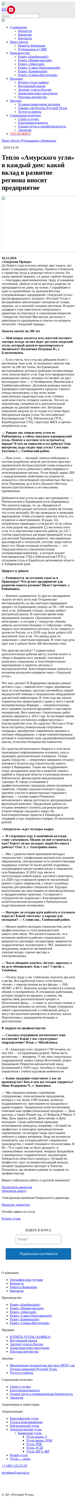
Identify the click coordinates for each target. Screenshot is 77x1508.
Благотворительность (33, 122)
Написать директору (16, 1204)
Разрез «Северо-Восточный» (38, 75)
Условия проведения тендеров (39, 104)
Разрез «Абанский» (31, 64)
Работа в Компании (23, 1287)
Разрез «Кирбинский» (33, 56)
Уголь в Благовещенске (26, 1422)
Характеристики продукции (38, 93)
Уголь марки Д (36, 1436)
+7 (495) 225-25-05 (14, 1465)
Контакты (25, 38)
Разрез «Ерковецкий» (33, 71)
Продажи (16, 78)
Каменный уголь (30, 1433)
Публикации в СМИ (32, 49)
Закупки (16, 100)
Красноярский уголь (24, 1418)
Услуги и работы (29, 111)
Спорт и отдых (28, 119)
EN (4, 9)
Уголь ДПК (34, 1444)
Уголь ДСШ (34, 1447)
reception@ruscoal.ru (15, 1472)
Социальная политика (25, 115)
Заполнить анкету (14, 1191)
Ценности (25, 31)
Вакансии (25, 34)
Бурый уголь (19, 1455)
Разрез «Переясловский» (35, 60)
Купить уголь (11, 1218)
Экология (24, 130)
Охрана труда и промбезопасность (42, 126)
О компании (18, 27)
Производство (20, 53)
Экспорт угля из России (34, 89)
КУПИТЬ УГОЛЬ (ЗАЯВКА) (30, 1337)
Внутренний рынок (31, 86)
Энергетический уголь (26, 1429)
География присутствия (26, 1279)
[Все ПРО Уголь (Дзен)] (11, 9)
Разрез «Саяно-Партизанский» (39, 67)
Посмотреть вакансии (17, 1187)
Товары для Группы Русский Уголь (42, 108)
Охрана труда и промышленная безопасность (41, 1394)
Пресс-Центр (19, 42)
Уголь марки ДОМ (39, 1440)
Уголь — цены (20, 1458)
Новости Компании (31, 45)
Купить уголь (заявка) (33, 82)
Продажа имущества (32, 97)
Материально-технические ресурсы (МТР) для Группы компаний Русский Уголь (42, 1367)
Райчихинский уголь (24, 1425)
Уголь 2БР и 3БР (37, 1451)
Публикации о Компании (38, 140)
